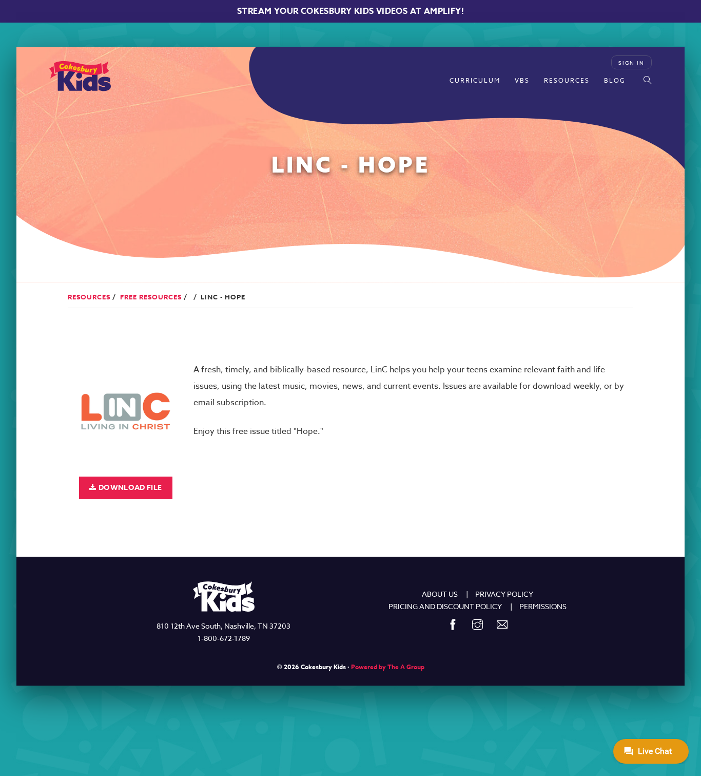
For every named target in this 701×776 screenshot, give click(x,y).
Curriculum (475, 80)
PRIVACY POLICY (504, 594)
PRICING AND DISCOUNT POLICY (445, 606)
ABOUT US (440, 594)
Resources (567, 80)
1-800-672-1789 (224, 638)
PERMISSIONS (543, 606)
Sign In (631, 62)
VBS (522, 80)
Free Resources (151, 296)
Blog (615, 80)
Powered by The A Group (387, 667)
